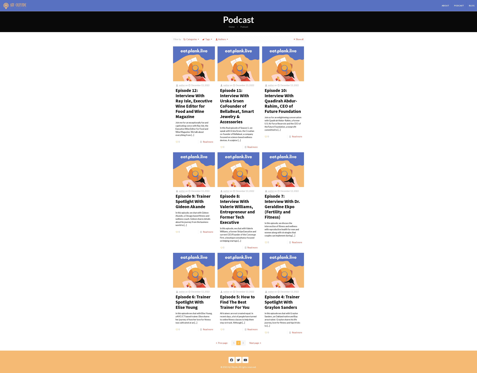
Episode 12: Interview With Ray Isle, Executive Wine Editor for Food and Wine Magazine (194, 103)
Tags (207, 39)
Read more (208, 141)
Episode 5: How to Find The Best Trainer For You (237, 302)
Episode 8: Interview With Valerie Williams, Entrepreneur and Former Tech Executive (237, 209)
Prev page (222, 343)
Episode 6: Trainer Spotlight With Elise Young (193, 302)
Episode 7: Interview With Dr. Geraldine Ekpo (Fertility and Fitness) (282, 206)
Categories (191, 39)
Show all (299, 39)
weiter (182, 85)
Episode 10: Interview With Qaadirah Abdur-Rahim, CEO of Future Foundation (283, 101)
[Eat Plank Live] (14, 5)
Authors (222, 39)
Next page (254, 343)
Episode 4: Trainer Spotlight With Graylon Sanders (282, 302)
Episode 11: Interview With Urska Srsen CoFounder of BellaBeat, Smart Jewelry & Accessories (237, 106)
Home (232, 27)
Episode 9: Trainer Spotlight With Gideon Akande (193, 201)
